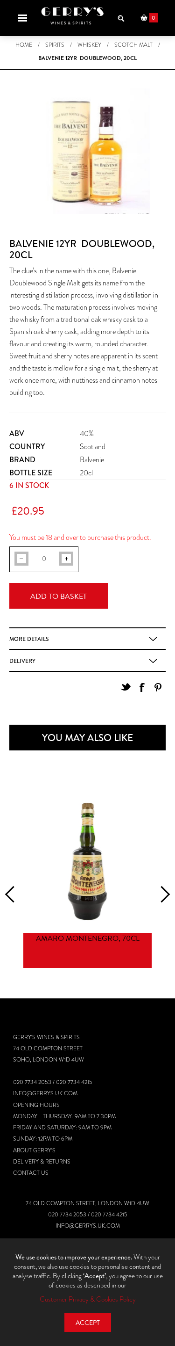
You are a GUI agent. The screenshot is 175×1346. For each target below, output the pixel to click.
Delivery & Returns (41, 1161)
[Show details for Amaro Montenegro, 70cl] (87, 861)
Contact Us (31, 1173)
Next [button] (162, 894)
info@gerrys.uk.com (45, 1093)
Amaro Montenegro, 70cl (88, 938)
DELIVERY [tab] (22, 661)
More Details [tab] (29, 639)
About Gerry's (34, 1150)
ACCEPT (88, 1323)
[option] (87, 883)
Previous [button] (13, 894)
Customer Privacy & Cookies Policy (88, 1299)
